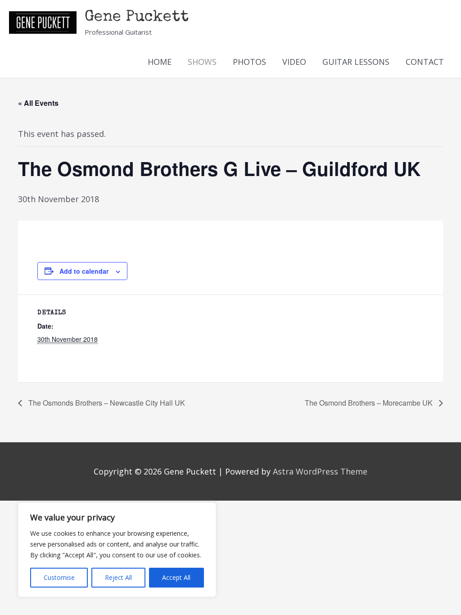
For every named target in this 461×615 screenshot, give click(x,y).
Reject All (118, 577)
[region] (117, 549)
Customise (59, 577)
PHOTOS (249, 61)
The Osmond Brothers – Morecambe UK (369, 403)
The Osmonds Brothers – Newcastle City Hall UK (106, 403)
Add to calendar (83, 271)
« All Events (38, 103)
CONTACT (425, 61)
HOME (160, 61)
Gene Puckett (137, 17)
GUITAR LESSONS (355, 61)
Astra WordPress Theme (320, 471)
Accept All (176, 577)
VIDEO (294, 61)
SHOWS (202, 61)
